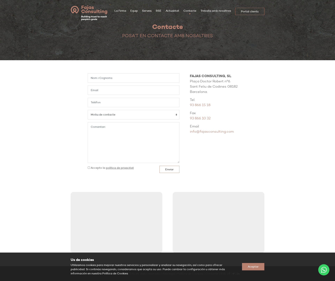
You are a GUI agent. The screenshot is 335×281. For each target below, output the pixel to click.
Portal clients (250, 11)
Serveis (147, 10)
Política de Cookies (115, 273)
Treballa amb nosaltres (215, 10)
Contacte (189, 10)
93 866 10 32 (200, 118)
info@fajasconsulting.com (212, 131)
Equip (134, 10)
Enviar (169, 169)
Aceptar (253, 266)
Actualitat (172, 10)
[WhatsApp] (323, 269)
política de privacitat (120, 167)
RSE (158, 10)
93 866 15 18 (200, 105)
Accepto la (112, 167)
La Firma (120, 10)
